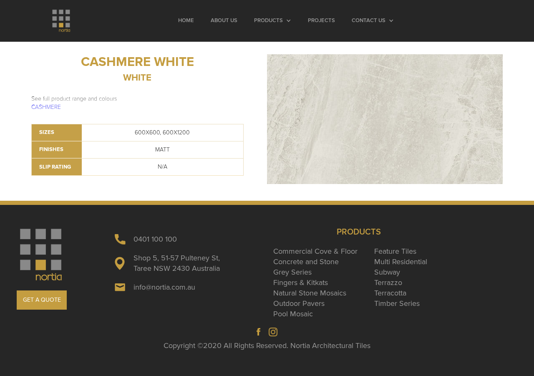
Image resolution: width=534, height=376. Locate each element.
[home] (61, 20)
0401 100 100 (155, 239)
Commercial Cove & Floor (315, 251)
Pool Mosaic (293, 313)
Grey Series (292, 272)
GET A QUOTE (42, 299)
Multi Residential (400, 261)
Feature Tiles (395, 251)
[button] (273, 21)
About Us (224, 20)
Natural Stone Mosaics (309, 293)
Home (186, 20)
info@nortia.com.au (164, 287)
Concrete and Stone (306, 261)
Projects (321, 20)
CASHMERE (46, 107)
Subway (387, 272)
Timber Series (397, 303)
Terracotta (390, 293)
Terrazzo (388, 282)
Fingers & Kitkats (300, 282)
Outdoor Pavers (299, 303)
